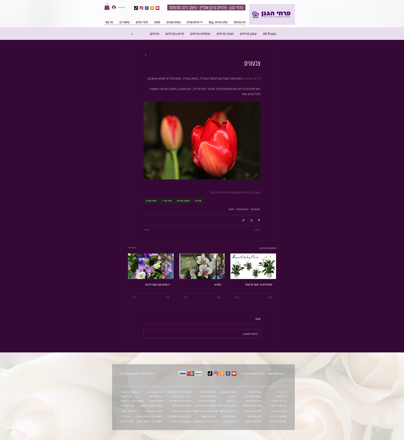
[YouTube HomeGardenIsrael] (157, 8)
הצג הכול (131, 247)
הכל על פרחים (242, 208)
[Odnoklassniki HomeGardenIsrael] (152, 8)
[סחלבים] (202, 266)
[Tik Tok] (210, 373)
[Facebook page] (228, 373)
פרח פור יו (167, 200)
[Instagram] (216, 373)
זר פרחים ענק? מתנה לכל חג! (157, 284)
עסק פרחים (248, 33)
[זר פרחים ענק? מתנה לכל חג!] (151, 266)
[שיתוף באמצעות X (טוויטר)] (251, 220)
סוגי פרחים (255, 208)
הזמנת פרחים (183, 200)
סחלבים (217, 284)
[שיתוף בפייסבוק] (258, 220)
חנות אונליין (151, 200)
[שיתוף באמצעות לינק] (243, 220)
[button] (107, 6)
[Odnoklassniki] (222, 373)
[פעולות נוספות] (145, 54)
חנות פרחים (225, 33)
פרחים (154, 33)
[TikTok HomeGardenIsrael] (136, 8)
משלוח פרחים (200, 33)
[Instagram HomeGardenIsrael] (141, 8)
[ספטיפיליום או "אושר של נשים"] (253, 266)
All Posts (269, 33)
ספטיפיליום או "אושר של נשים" (258, 284)
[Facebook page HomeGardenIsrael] (147, 8)
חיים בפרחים (175, 33)
